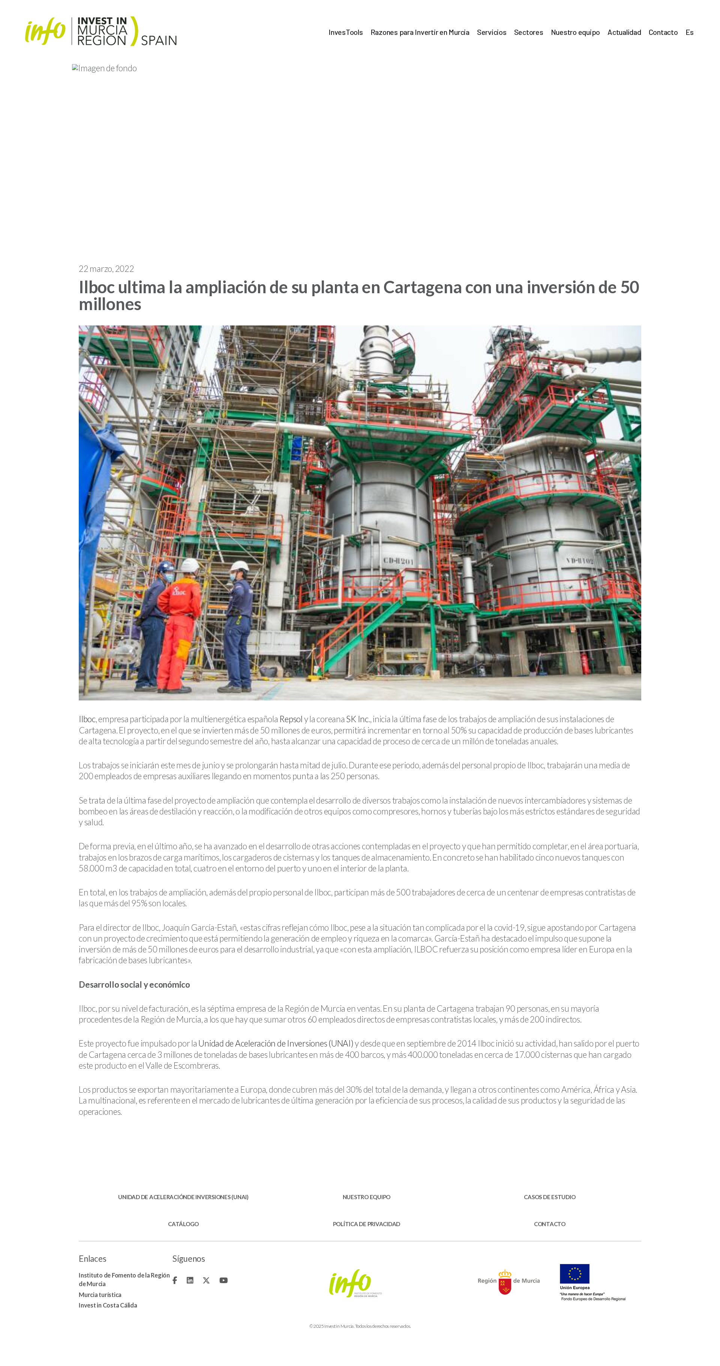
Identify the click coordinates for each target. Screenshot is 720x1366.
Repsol (291, 719)
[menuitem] (690, 32)
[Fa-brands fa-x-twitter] (206, 1280)
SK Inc (357, 719)
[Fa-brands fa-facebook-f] (174, 1280)
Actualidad (624, 31)
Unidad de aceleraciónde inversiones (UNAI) (183, 1197)
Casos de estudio (549, 1197)
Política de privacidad (366, 1224)
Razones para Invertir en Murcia (420, 31)
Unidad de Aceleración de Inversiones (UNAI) (275, 1043)
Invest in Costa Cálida (108, 1305)
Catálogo (183, 1224)
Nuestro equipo (575, 31)
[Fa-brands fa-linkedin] (190, 1280)
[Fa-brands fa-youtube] (223, 1280)
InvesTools (345, 31)
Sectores (528, 31)
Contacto (663, 31)
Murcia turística (100, 1294)
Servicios (492, 31)
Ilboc (87, 719)
